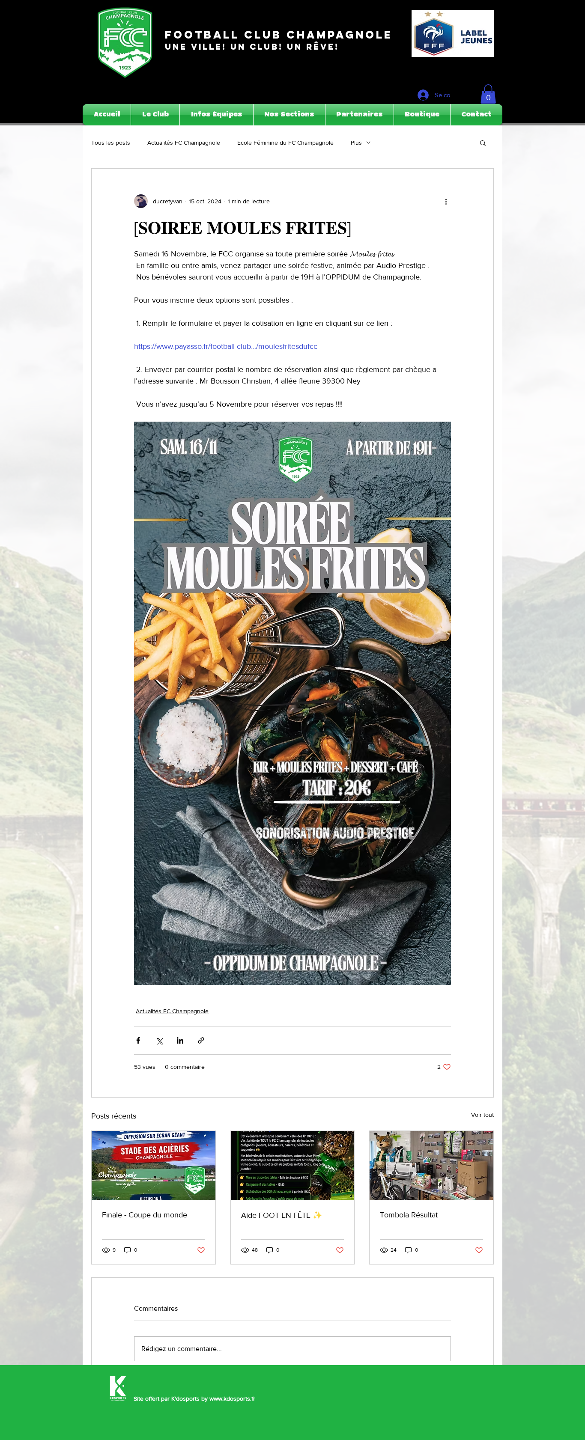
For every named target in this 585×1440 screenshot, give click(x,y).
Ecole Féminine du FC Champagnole (285, 142)
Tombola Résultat (409, 1215)
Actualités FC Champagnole (183, 142)
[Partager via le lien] (201, 1040)
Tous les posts (110, 142)
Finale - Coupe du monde (144, 1215)
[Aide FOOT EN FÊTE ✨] (293, 1165)
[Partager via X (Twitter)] (159, 1040)
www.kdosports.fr (232, 1398)
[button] (488, 94)
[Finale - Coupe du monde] (153, 1165)
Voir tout (482, 1114)
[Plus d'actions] (446, 201)
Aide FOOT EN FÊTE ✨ (281, 1215)
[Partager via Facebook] (138, 1040)
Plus (356, 142)
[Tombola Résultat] (431, 1165)
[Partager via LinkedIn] (180, 1040)
